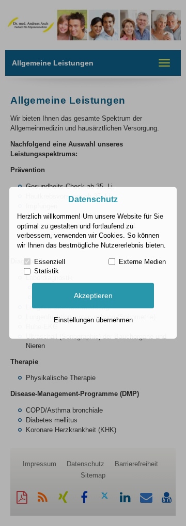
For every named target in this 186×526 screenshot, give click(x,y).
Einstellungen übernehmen (93, 320)
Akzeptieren (93, 295)
